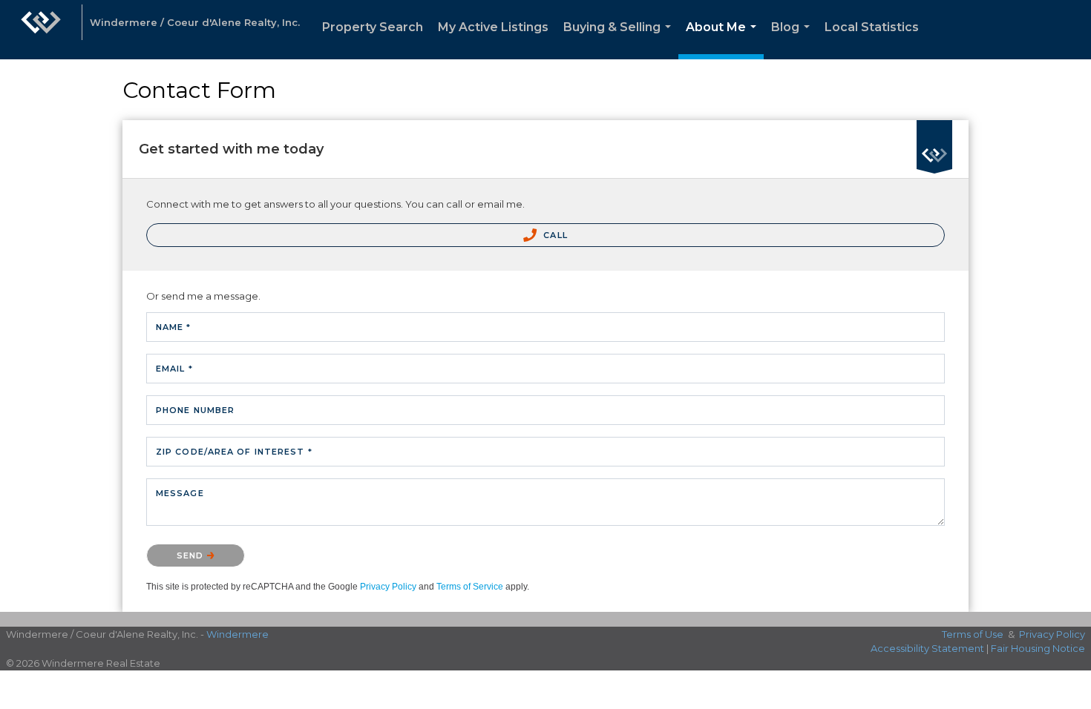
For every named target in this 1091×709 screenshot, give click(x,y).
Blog (793, 39)
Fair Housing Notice (1038, 648)
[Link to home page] (41, 29)
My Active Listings (493, 27)
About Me (724, 39)
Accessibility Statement (927, 648)
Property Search (372, 27)
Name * (173, 327)
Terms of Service (469, 586)
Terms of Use (972, 634)
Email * (174, 368)
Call (554, 235)
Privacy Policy (388, 586)
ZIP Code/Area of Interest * (234, 451)
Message (180, 493)
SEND (192, 555)
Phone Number (195, 410)
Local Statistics (872, 27)
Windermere (237, 634)
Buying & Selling (620, 39)
